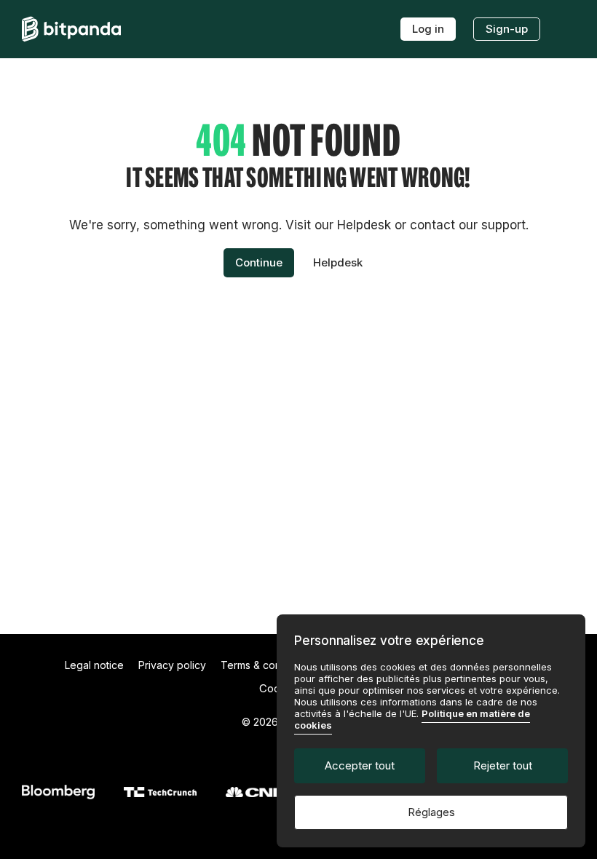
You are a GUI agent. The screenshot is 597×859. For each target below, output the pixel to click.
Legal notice (94, 665)
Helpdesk (338, 262)
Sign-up (507, 29)
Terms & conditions (266, 665)
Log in (428, 29)
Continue (258, 262)
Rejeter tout (502, 765)
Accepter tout (360, 765)
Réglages (431, 812)
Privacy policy (172, 665)
